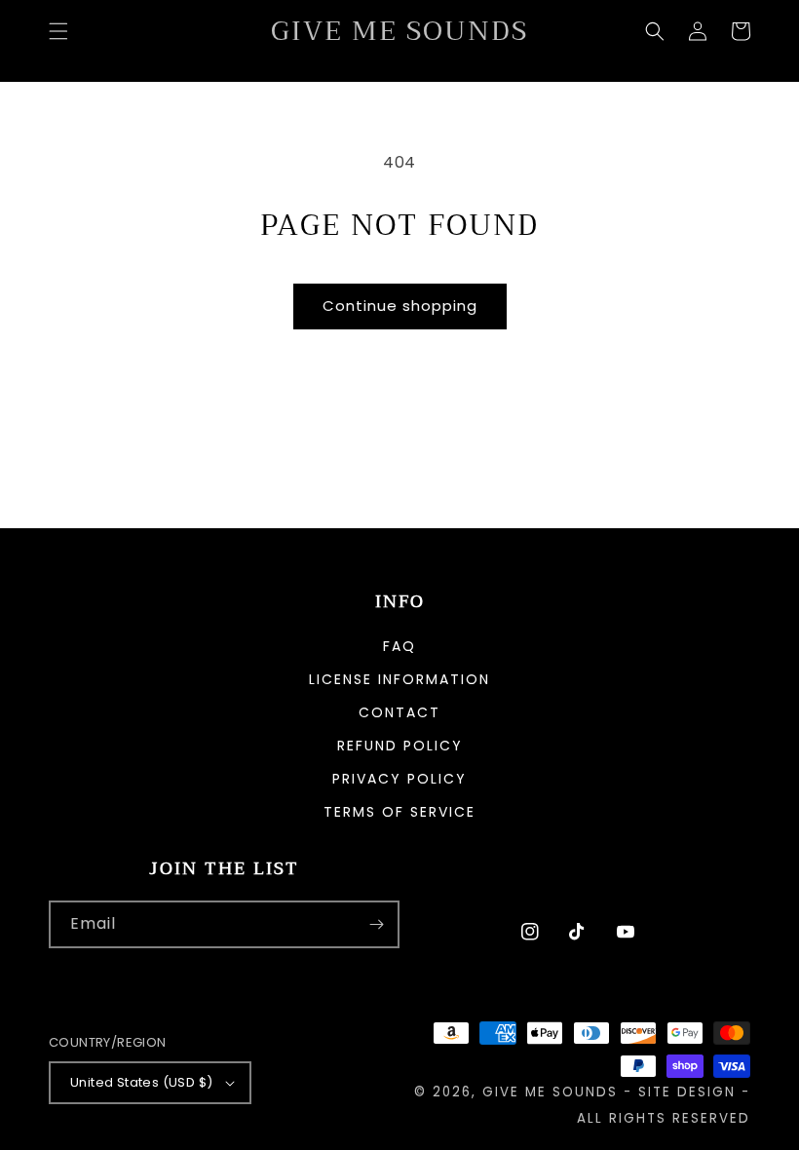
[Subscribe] (376, 924)
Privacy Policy (399, 778)
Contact (399, 712)
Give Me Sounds (550, 1092)
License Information (399, 679)
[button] (58, 31)
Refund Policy (400, 745)
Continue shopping (400, 305)
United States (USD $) (141, 1082)
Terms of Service (399, 812)
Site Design (687, 1092)
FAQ (399, 647)
